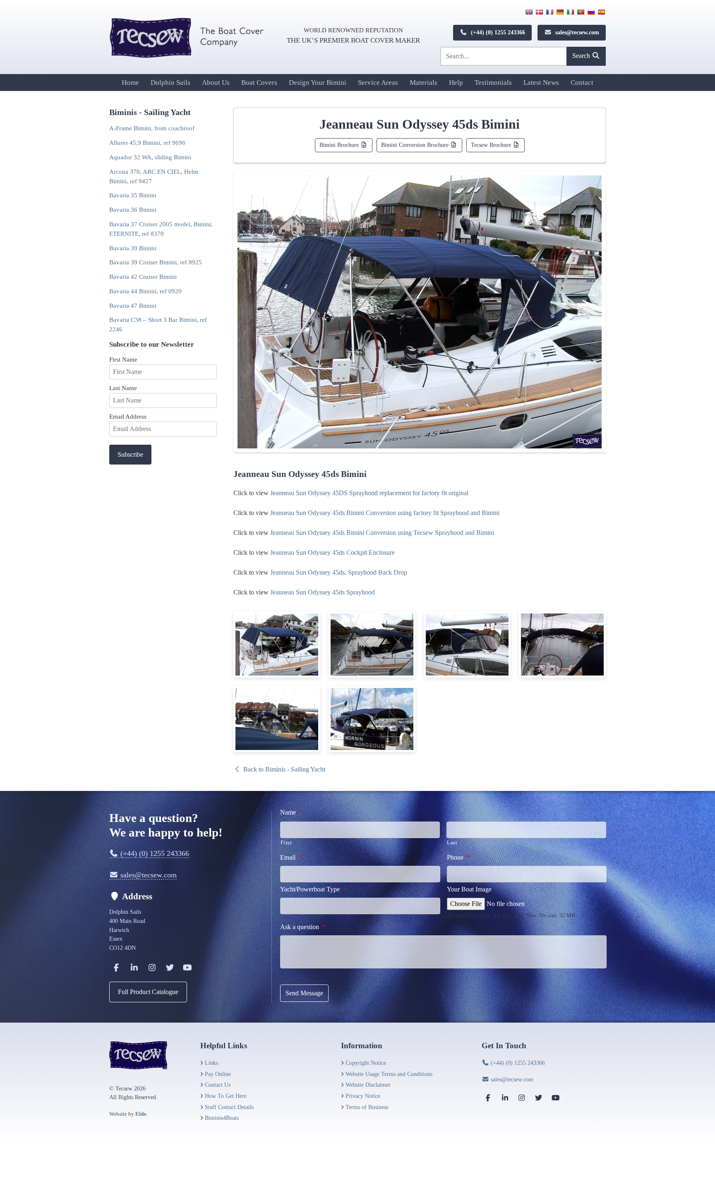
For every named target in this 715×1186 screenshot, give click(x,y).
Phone (458, 857)
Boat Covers (259, 82)
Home (130, 82)
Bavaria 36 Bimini (132, 209)
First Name (123, 359)
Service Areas (378, 82)
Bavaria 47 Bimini (132, 305)
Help (456, 82)
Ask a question (303, 926)
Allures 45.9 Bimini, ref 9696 (147, 142)
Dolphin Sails (170, 82)
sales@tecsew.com (576, 32)
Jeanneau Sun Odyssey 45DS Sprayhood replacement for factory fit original (369, 492)
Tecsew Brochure (492, 144)
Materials (423, 82)
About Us (216, 82)
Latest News (541, 82)
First (286, 842)
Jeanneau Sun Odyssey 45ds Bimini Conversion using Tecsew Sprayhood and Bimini (382, 532)
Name (291, 812)
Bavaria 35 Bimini (132, 195)
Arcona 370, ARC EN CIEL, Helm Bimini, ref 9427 (153, 176)
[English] (529, 12)
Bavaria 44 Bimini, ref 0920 (145, 291)
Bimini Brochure (339, 144)
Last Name (123, 387)
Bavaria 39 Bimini (132, 248)
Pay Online (218, 1074)
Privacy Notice (363, 1096)
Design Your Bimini (317, 82)
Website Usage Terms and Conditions (389, 1074)
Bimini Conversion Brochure (415, 144)
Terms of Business (367, 1107)
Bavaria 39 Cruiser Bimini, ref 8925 (155, 262)
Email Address (127, 416)
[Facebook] (116, 967)
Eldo (140, 1114)
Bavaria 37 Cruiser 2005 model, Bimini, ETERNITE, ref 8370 (161, 228)
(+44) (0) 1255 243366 (497, 32)
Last (452, 842)
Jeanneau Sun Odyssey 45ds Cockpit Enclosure (332, 552)
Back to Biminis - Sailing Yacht (283, 769)
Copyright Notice (366, 1062)
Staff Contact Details (229, 1107)
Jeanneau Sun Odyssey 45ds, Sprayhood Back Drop (338, 572)
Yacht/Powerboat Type (313, 889)
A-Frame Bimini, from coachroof (151, 128)
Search (582, 55)
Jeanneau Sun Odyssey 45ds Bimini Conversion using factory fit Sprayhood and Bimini (384, 512)
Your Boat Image (469, 889)
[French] (549, 12)
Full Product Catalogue (148, 991)
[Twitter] (170, 967)
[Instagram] (152, 967)
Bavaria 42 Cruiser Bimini (143, 276)
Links (211, 1062)
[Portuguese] (580, 12)
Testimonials (493, 82)
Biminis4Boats (222, 1117)
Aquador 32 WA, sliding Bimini (150, 157)
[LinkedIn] (134, 967)
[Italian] (570, 12)
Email (291, 857)
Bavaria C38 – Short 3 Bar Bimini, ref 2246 (158, 324)
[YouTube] (187, 967)
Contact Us (217, 1084)
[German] (560, 12)
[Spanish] (601, 12)
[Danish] (539, 12)
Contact (582, 82)
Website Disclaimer (368, 1084)
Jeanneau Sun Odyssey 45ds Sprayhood (322, 592)
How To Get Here (226, 1096)
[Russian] (591, 12)
